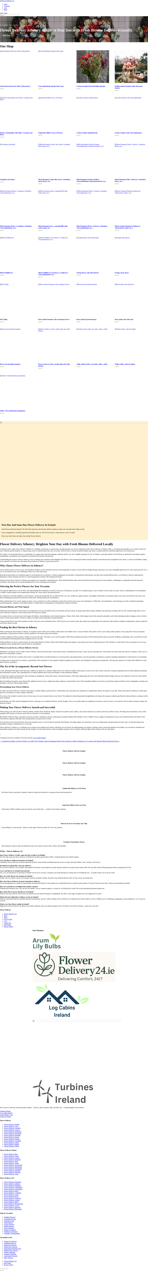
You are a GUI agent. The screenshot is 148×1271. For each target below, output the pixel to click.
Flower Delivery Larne (11, 1195)
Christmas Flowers (10, 1219)
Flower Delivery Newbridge (13, 1165)
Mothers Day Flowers (11, 1250)
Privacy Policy (8, 926)
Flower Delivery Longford (12, 1141)
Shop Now (6, 35)
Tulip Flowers (8, 1222)
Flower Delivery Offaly (11, 1146)
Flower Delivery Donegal (12, 1207)
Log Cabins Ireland (39, 738)
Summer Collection (10, 1254)
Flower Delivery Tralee (11, 1163)
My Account (8, 919)
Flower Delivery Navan (11, 1137)
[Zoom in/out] (1, 1268)
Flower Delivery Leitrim (12, 1200)
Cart (5, 8)
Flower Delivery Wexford (12, 1170)
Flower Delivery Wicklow (12, 1172)
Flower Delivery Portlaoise (12, 1182)
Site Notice (7, 925)
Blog (5, 10)
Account (6, 6)
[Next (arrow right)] (3, 1270)
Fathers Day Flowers (10, 1247)
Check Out (7, 923)
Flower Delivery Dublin (11, 1124)
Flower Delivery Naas (11, 1161)
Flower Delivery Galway (12, 1130)
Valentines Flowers (10, 1243)
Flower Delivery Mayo (11, 1202)
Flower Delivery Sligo (11, 1191)
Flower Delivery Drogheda (12, 1133)
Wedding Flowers (9, 1217)
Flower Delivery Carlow (12, 1158)
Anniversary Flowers (10, 1256)
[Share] (5, 1268)
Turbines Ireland (5, 1111)
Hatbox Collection (10, 1230)
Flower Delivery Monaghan (13, 1209)
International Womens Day (12, 1249)
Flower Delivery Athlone (12, 1184)
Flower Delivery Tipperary (12, 1198)
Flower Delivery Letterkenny (13, 1187)
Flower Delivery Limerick (12, 1128)
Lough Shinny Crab (6, 1115)
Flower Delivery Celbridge (12, 1193)
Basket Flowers (9, 1226)
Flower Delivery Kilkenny (12, 1159)
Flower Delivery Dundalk (12, 1135)
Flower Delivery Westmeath (13, 1169)
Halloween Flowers (10, 1245)
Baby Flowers (8, 1258)
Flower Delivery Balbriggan (13, 1167)
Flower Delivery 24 (10, 914)
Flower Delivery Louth (11, 1142)
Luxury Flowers (9, 1224)
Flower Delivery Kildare (12, 1139)
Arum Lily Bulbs (5, 1116)
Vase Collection (9, 1228)
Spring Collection (9, 1252)
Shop (5, 4)
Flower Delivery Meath (11, 1144)
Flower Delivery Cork (11, 1126)
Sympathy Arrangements (12, 1233)
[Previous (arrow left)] (1, 1270)
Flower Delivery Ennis (11, 1156)
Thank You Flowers (10, 1241)
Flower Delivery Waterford (12, 1132)
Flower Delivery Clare (11, 1174)
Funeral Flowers (9, 1221)
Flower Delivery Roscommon (13, 1204)
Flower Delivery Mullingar (12, 1185)
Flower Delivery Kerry (11, 1196)
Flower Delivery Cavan (11, 1205)
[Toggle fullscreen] (3, 1268)
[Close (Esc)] (7, 1268)
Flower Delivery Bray (11, 1154)
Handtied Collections (10, 1232)
